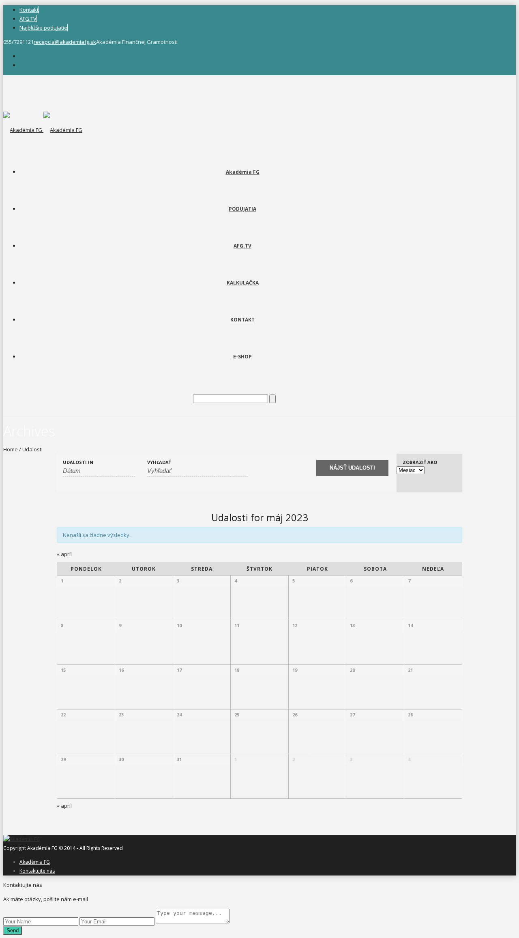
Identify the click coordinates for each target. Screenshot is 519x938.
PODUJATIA (242, 208)
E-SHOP (242, 356)
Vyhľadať (159, 462)
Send (12, 930)
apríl (64, 554)
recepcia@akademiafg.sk (65, 41)
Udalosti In (78, 462)
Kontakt (29, 9)
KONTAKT (242, 319)
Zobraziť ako (420, 462)
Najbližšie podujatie (43, 27)
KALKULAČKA (243, 282)
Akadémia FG (243, 171)
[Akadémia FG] (42, 130)
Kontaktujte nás (37, 870)
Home (10, 449)
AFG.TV (27, 18)
